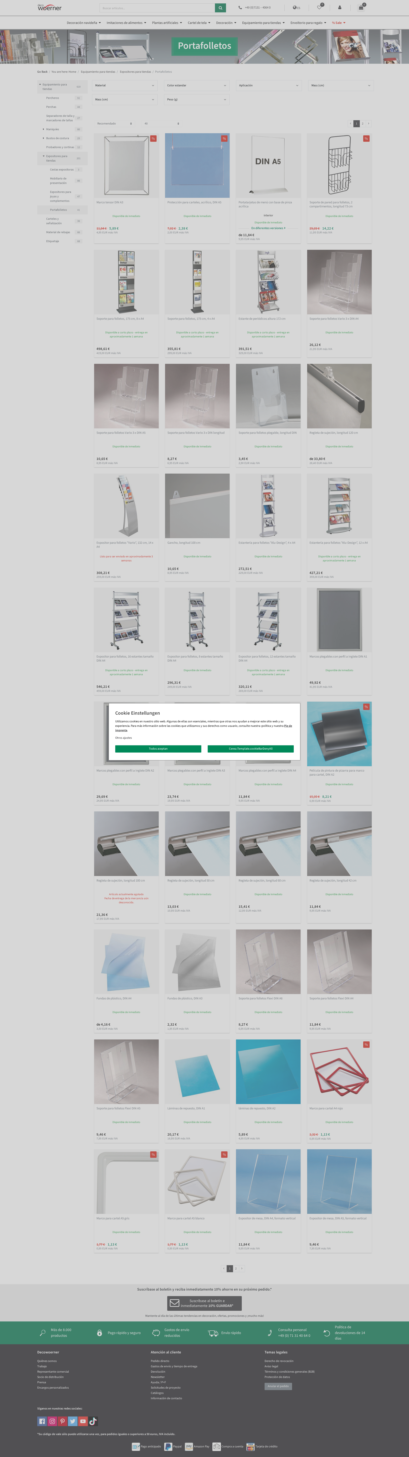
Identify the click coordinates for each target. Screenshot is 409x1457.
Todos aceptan (158, 749)
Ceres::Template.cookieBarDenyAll (251, 749)
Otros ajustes (123, 738)
